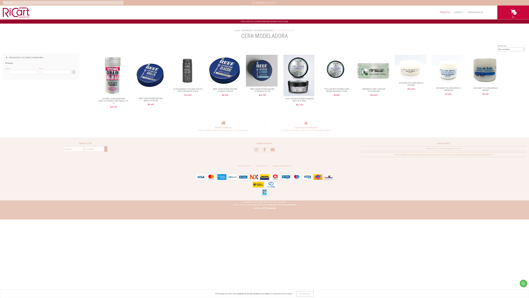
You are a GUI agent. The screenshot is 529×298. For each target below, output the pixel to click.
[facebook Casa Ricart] (264, 150)
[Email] (272, 150)
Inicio (237, 30)
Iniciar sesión (272, 3)
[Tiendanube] (265, 209)
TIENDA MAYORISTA (475, 12)
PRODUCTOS (445, 12)
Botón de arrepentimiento (287, 205)
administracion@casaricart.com (450, 148)
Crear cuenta (260, 3)
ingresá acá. (273, 205)
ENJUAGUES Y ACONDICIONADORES (258, 30)
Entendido (305, 293)
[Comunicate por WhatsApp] (523, 283)
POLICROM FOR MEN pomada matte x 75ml (299, 99)
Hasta (40, 68)
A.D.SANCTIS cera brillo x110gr (411, 84)
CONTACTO (458, 12)
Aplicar (73, 72)
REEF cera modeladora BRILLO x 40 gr (151, 99)
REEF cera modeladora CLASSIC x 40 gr (225, 90)
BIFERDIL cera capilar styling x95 (374, 90)
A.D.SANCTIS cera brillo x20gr (485, 89)
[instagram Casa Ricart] (256, 150)
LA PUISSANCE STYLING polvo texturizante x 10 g (188, 90)
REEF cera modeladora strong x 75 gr (262, 90)
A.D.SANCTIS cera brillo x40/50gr (448, 89)
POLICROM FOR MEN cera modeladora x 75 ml (336, 90)
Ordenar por (502, 46)
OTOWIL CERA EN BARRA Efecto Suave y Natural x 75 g (113, 100)
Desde (8, 68)
